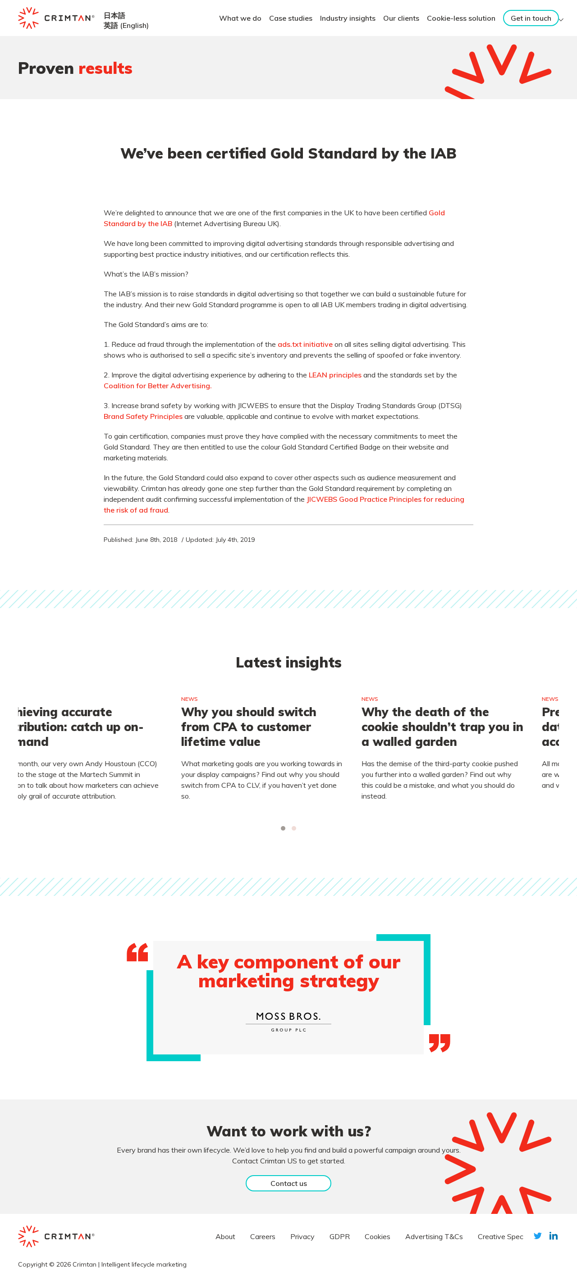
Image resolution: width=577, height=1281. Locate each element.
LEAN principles (335, 374)
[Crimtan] (56, 18)
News (35, 698)
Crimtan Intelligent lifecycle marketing (130, 1264)
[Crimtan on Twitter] (537, 1235)
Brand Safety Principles (143, 416)
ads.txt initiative (305, 344)
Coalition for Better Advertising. (158, 385)
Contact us (288, 1183)
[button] (283, 828)
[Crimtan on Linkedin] (553, 1235)
